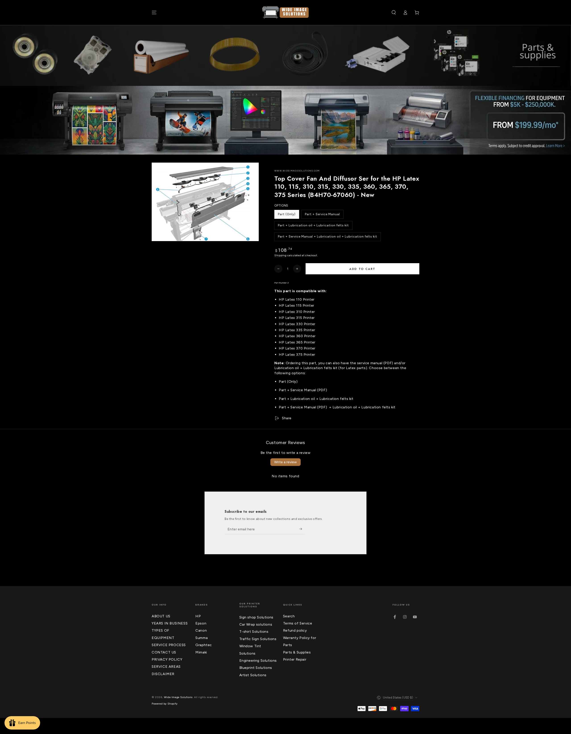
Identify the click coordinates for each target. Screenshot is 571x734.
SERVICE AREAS (166, 666)
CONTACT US (164, 652)
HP (198, 616)
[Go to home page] (285, 12)
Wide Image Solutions (178, 697)
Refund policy (295, 630)
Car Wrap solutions (255, 624)
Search (289, 616)
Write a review (285, 462)
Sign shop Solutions (256, 617)
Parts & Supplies (297, 652)
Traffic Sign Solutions (258, 639)
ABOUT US (161, 616)
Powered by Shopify (165, 703)
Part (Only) (287, 215)
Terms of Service (297, 623)
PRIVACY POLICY (167, 659)
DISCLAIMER (163, 674)
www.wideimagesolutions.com (297, 170)
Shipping (280, 255)
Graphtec (203, 645)
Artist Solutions (253, 675)
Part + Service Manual (322, 215)
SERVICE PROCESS (169, 645)
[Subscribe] (302, 529)
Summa (201, 638)
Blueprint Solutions (255, 668)
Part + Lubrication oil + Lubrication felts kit (313, 226)
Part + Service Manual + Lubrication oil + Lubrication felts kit (327, 238)
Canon (201, 630)
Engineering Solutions (258, 660)
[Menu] (154, 12)
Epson (200, 623)
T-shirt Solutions (254, 631)
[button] (393, 12)
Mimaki (201, 652)
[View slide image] (285, 120)
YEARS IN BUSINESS (170, 623)
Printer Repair (294, 659)
